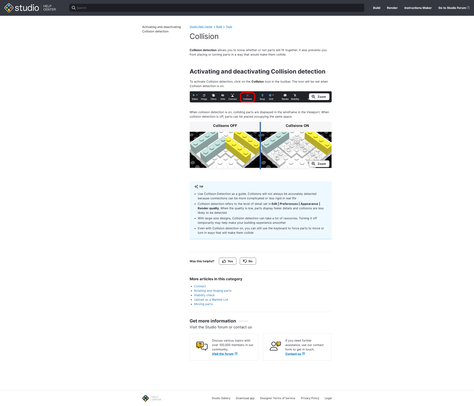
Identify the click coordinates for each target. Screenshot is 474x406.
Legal (328, 398)
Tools (229, 26)
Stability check (204, 295)
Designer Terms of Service (277, 398)
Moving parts (203, 304)
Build (376, 8)
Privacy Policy (310, 398)
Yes (230, 261)
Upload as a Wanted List (211, 299)
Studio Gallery (221, 398)
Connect (200, 286)
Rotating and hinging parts (212, 290)
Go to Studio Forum (452, 8)
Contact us (293, 354)
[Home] (30, 7)
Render (392, 8)
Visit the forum (223, 354)
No (250, 261)
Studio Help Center (201, 26)
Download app (245, 398)
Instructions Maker (418, 8)
